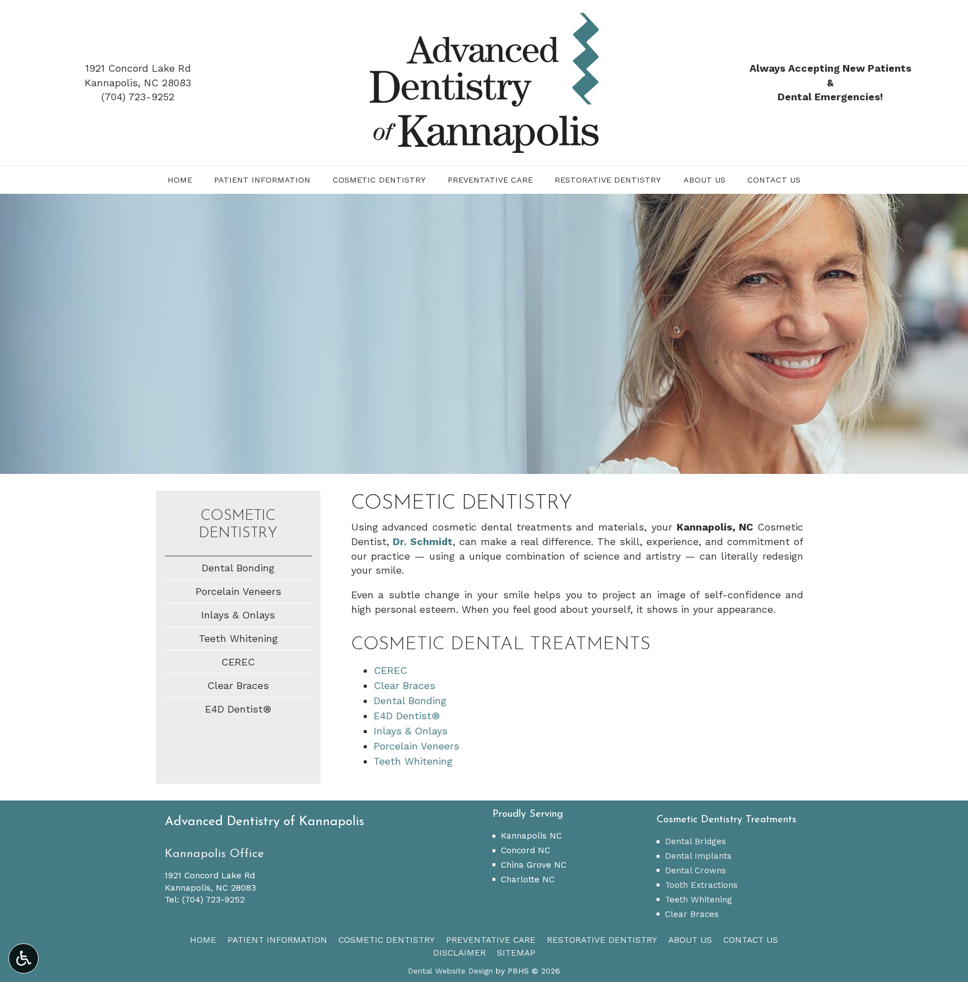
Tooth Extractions (701, 885)
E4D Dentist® (407, 716)
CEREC (390, 670)
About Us (704, 179)
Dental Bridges (695, 841)
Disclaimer (459, 953)
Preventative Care (490, 179)
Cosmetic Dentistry (379, 179)
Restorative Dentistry (608, 179)
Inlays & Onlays (411, 731)
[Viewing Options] (23, 958)
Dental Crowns (695, 870)
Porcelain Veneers (416, 746)
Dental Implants (698, 856)
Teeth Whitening (413, 761)
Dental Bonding (410, 700)
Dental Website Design (450, 970)
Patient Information (262, 179)
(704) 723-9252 (137, 97)
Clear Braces (404, 685)
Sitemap (516, 953)
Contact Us (774, 179)
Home (179, 179)
